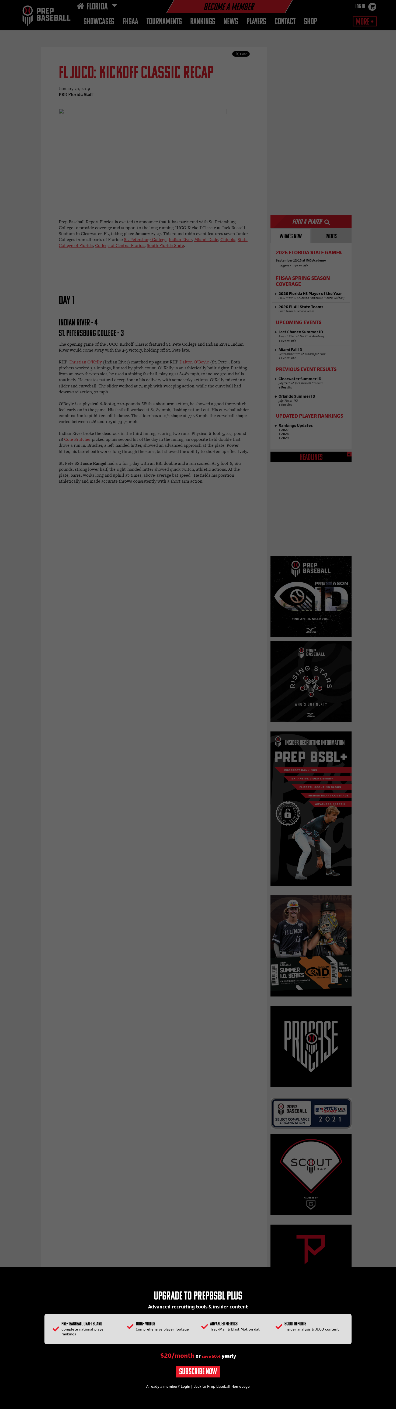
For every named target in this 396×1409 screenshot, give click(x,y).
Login (185, 1386)
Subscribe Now (198, 1372)
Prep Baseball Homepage (228, 1386)
